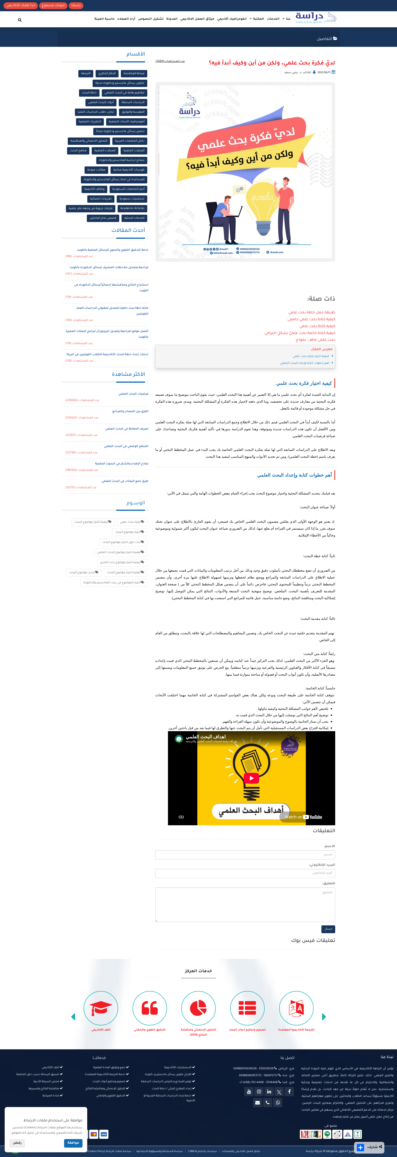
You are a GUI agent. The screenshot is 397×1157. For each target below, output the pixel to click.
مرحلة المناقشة (134, 73)
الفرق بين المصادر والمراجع (130, 411)
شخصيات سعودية (132, 199)
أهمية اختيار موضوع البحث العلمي (119, 552)
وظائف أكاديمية (94, 189)
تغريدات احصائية (101, 199)
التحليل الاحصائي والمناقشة (89, 141)
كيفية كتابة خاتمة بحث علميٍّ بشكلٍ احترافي (299, 333)
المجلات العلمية (134, 150)
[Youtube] (248, 1091)
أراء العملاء (126, 19)
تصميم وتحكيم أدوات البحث (247, 1030)
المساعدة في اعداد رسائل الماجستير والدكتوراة (114, 179)
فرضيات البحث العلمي (133, 394)
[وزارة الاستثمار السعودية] (357, 1134)
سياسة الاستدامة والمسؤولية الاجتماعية (159, 1151)
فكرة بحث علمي (130, 522)
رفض (17, 1143)
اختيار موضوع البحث (128, 532)
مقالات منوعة (96, 170)
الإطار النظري (107, 73)
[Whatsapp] (277, 1102)
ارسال (328, 929)
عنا (288, 19)
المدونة (172, 19)
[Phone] (267, 1102)
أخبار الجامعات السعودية (128, 189)
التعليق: (328, 884)
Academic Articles (132, 208)
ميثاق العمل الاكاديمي (197, 19)
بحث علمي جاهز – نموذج (315, 340)
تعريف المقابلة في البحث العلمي (126, 429)
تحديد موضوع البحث (82, 572)
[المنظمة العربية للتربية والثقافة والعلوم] (327, 1134)
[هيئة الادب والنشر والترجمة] (311, 1134)
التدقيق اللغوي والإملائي (150, 1030)
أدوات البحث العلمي (101, 102)
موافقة (73, 1143)
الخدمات (273, 19)
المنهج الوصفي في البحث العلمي (126, 446)
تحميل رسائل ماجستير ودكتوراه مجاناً (120, 131)
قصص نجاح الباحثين (103, 218)
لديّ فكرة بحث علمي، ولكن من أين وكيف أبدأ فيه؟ (272, 64)
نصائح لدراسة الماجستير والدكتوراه (122, 160)
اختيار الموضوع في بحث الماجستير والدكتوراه (112, 582)
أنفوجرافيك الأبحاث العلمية (127, 122)
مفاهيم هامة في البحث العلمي (125, 93)
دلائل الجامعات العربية (130, 141)
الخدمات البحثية (134, 218)
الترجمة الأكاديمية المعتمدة (296, 1030)
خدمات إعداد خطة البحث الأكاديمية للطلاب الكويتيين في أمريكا (107, 354)
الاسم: (329, 846)
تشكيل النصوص (151, 19)
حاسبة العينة (104, 19)
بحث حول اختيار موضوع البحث (121, 542)
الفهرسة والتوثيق (133, 112)
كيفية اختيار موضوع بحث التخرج (120, 562)
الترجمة (86, 73)
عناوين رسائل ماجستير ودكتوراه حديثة (120, 83)
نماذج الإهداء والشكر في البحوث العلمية (121, 464)
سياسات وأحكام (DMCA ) (202, 1151)
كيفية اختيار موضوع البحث (91, 522)
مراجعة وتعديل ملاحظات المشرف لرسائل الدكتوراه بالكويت (108, 267)
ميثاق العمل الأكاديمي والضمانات (240, 1151)
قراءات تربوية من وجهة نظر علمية (91, 208)
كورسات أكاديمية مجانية (129, 170)
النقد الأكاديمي (101, 1030)
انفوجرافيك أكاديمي (232, 19)
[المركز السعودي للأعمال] (347, 1134)
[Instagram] (259, 1091)
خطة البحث (89, 93)
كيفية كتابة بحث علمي (317, 326)
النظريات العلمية (90, 122)
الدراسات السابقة (133, 102)
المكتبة (258, 19)
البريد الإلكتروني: (322, 865)
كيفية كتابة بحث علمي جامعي (311, 319)
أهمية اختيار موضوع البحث (124, 572)
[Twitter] (279, 1091)
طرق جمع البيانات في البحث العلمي (125, 481)
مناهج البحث (78, 150)
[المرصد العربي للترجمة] (337, 1134)
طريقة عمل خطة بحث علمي (311, 313)
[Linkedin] (269, 1091)
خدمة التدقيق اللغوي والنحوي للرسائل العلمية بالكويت (112, 250)
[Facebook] (289, 1091)
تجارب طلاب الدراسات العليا (96, 112)
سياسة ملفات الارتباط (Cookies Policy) (109, 1151)
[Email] (257, 1102)
